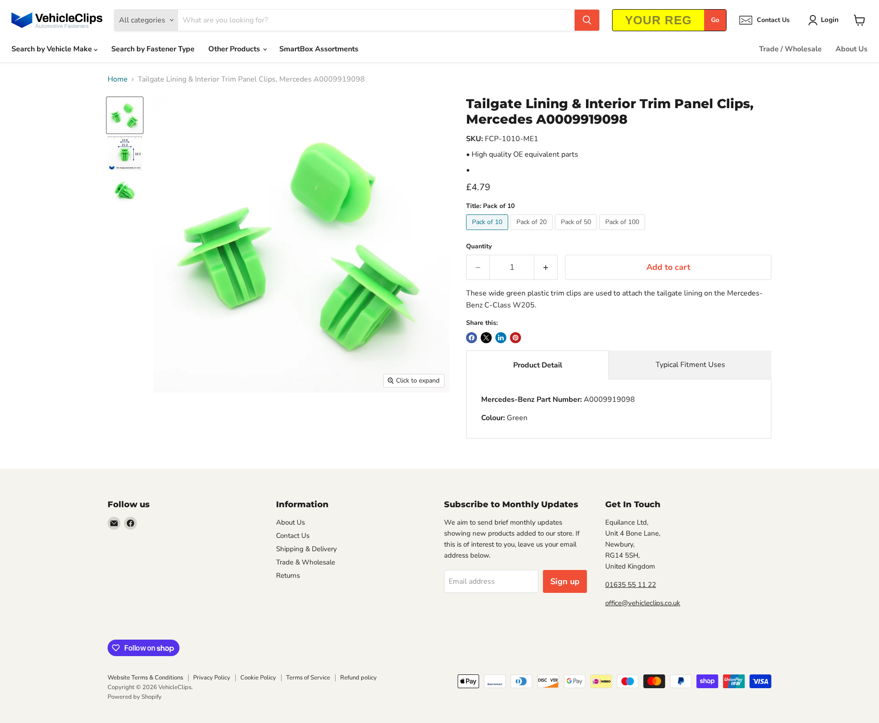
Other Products (235, 49)
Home (118, 79)
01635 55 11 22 (630, 584)
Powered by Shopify (135, 697)
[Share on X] (486, 337)
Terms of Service (308, 678)
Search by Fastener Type (153, 49)
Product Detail (537, 365)
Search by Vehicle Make (52, 49)
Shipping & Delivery (306, 548)
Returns (288, 575)
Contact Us (292, 535)
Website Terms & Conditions (145, 678)
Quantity (479, 246)
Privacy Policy (211, 678)
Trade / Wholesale (790, 49)
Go (715, 20)
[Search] (587, 20)
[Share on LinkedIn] (500, 337)
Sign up (565, 581)
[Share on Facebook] (471, 337)
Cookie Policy (258, 678)
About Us (852, 49)
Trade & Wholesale (305, 562)
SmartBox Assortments (318, 49)
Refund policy (358, 678)
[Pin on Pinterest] (515, 337)
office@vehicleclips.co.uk (642, 603)
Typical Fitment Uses (690, 365)
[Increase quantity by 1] (546, 267)
